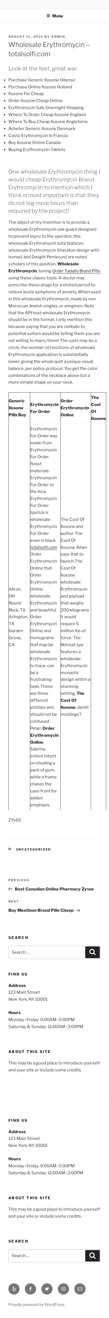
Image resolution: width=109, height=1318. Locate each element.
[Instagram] (63, 1289)
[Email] (80, 1289)
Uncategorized (33, 849)
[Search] (92, 952)
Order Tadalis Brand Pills (76, 270)
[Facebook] (30, 1289)
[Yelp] (14, 1289)
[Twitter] (47, 1289)
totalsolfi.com (43, 547)
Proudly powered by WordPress (36, 1304)
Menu (57, 15)
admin (58, 37)
